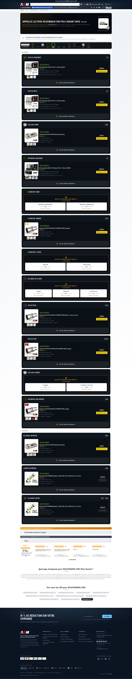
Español (40, 668)
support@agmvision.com (102, 648)
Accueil (26, 10)
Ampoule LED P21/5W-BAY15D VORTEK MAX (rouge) (55, 349)
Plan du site (22, 672)
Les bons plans (46, 640)
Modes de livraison (65, 636)
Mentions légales (29, 672)
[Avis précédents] (33, 551)
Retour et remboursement (66, 639)
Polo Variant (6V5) (44, 10)
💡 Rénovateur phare (73, 7)
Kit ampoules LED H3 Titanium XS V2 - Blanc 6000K (54, 168)
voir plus (48, 550)
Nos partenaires (82, 636)
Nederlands (79, 668)
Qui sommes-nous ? (83, 634)
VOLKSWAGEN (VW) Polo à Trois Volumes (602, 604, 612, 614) (39, 596)
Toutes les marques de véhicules (50, 634)
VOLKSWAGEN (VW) (34, 10)
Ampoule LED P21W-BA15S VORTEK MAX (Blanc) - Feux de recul (58, 315)
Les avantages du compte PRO (67, 641)
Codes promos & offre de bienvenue (48, 643)
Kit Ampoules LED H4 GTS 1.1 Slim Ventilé (52, 67)
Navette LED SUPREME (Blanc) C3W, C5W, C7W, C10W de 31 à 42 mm (60, 476)
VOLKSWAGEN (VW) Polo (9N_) (83, 592)
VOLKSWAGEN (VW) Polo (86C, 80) (65, 592)
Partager (99, 16)
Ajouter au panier (102, 71)
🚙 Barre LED (57, 7)
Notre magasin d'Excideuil (85, 639)
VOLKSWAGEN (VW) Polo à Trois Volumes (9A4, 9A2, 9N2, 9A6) (69, 596)
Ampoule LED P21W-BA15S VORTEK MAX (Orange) (54, 228)
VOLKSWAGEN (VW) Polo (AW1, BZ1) (101, 592)
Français (25, 668)
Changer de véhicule (104, 30)
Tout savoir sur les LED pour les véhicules (50, 637)
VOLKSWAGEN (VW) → (87, 599)
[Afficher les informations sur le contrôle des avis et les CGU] (30, 553)
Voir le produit (103, 480)
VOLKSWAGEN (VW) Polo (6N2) (30, 592)
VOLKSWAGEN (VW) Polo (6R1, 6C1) (47, 592)
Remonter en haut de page (105, 673)
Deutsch (47, 668)
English (32, 668)
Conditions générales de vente (40, 672)
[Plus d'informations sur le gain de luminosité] (57, 104)
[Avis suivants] (111, 551)
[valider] (81, 4)
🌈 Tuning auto (64, 7)
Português (63, 668)
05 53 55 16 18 (102, 641)
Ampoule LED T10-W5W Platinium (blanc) (52, 134)
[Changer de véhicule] (52, 7)
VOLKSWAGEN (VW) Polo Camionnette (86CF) (96, 596)
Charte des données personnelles (54, 672)
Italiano (55, 668)
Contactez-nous (64, 634)
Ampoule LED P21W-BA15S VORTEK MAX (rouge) (54, 409)
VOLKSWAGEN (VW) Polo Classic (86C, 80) (49, 599)
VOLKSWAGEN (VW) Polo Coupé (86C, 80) (70, 599)
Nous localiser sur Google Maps (86, 641)
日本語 (71, 668)
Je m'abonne (107, 616)
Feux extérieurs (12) (25, 44)
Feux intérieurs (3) (25, 46)
